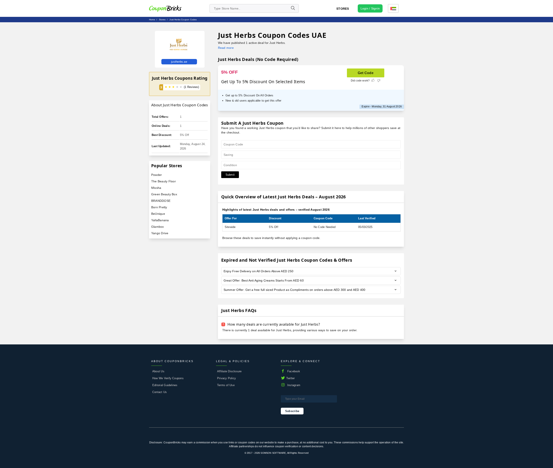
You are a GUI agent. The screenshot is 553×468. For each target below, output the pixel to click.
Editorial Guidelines (165, 385)
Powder (156, 175)
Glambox (157, 226)
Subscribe (292, 411)
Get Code (365, 73)
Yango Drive (159, 233)
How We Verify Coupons (168, 378)
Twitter (290, 378)
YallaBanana (160, 220)
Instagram (293, 385)
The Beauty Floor (163, 181)
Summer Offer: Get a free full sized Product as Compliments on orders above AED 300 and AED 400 (294, 289)
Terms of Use (226, 385)
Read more (226, 47)
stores (162, 19)
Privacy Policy (226, 378)
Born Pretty (159, 207)
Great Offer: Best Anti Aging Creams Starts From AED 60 (264, 280)
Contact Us (159, 392)
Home (152, 19)
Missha (156, 187)
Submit (230, 174)
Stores (342, 8)
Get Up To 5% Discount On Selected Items (263, 81)
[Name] (292, 8)
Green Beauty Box (164, 194)
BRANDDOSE (160, 200)
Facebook (293, 371)
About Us (158, 371)
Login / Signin (370, 8)
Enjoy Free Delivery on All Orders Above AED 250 (259, 271)
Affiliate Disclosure (229, 371)
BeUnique (158, 213)
